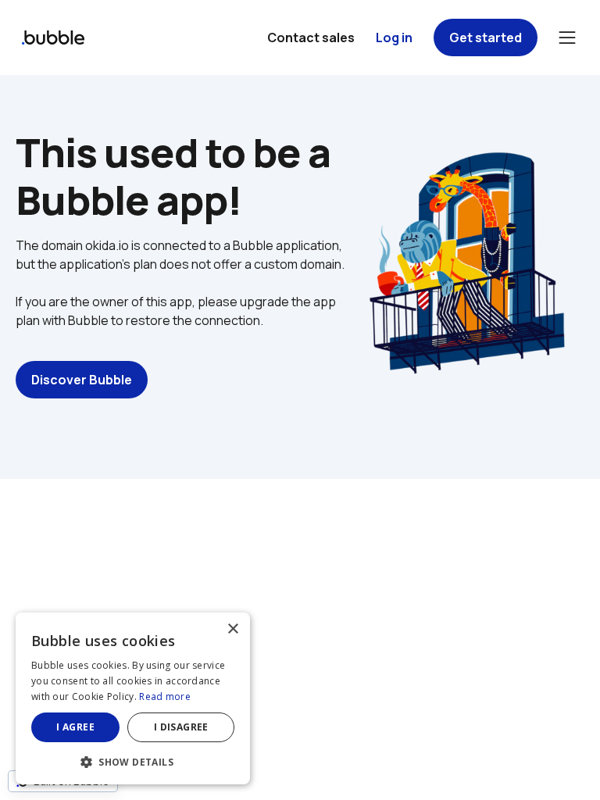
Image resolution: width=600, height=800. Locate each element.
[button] (132, 760)
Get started (485, 37)
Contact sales (311, 37)
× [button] (232, 629)
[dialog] (133, 698)
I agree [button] (75, 727)
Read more (165, 696)
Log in (394, 37)
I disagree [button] (181, 727)
